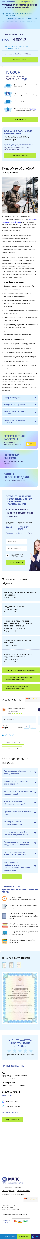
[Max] (33, 1236)
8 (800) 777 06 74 (11, 1092)
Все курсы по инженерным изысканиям (21, 670)
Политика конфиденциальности (14, 1214)
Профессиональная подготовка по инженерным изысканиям (19, 678)
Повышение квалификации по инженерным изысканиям (17, 688)
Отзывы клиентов (23, 1191)
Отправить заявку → (20, 60)
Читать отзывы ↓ (20, 120)
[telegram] (37, 1236)
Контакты (5, 1194)
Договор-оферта (17, 1194)
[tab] (3, 735)
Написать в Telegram (13, 1106)
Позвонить (25, 1236)
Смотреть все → (12, 749)
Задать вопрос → (12, 1120)
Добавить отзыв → (13, 742)
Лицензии (17, 1187)
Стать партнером (8, 1191)
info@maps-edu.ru (11, 1112)
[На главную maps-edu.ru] (16, 1180)
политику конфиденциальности (17, 556)
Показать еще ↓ (12, 877)
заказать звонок (8, 1096)
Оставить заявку (9, 1236)
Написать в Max (12, 1102)
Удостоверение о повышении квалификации (21, 22)
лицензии (33, 109)
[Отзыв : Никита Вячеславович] (5, 728)
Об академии (7, 1187)
